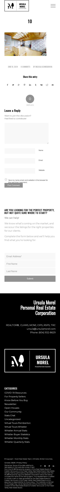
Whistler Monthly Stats (16, 438)
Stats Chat (9, 415)
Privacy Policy (22, 463)
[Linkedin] (53, 466)
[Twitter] (49, 466)
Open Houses (11, 408)
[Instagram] (45, 466)
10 (30, 21)
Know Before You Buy (16, 400)
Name (41, 150)
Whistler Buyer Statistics (17, 434)
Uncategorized (12, 419)
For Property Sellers (15, 396)
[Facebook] (41, 466)
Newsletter (10, 404)
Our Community (12, 411)
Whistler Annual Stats (15, 430)
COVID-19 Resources (15, 392)
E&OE (13, 463)
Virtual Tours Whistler (15, 426)
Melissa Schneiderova (44, 66)
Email (41, 160)
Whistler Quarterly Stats (17, 442)
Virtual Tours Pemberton (17, 423)
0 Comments (25, 66)
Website (42, 170)
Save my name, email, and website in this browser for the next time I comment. (28, 181)
